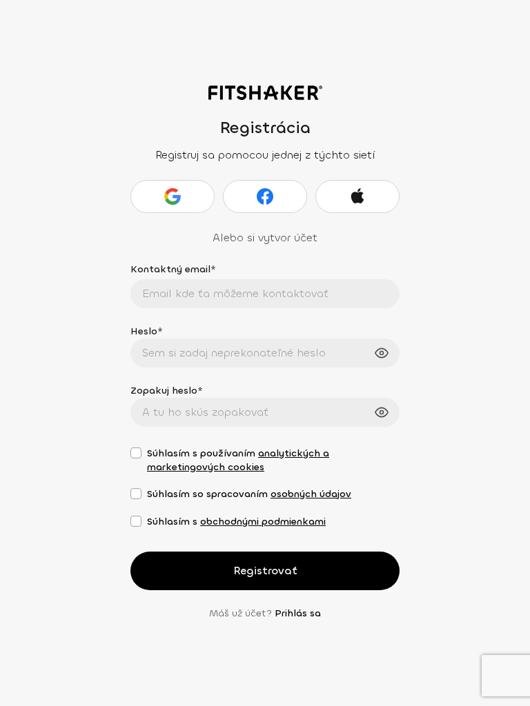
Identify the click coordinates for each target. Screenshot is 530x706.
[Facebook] (265, 196)
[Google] (172, 196)
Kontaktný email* (173, 269)
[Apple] (357, 196)
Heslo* (146, 331)
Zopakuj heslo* (166, 390)
